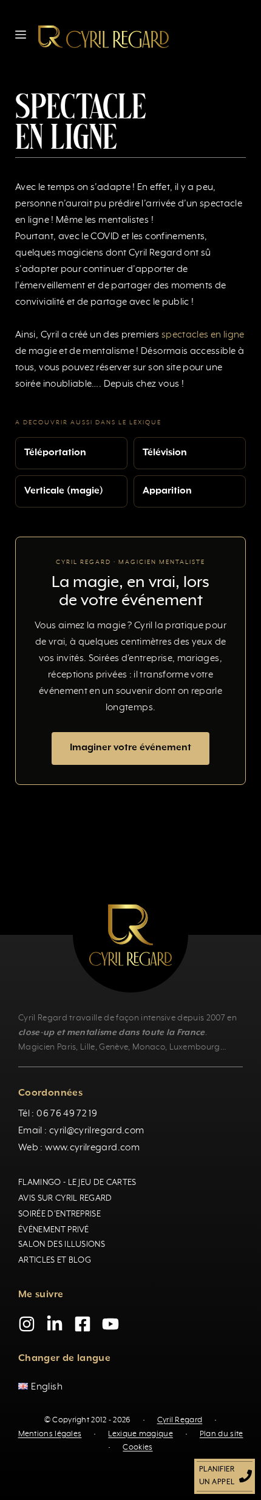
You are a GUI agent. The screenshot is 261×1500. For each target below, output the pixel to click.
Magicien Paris (47, 1047)
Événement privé (53, 1230)
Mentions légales (50, 1433)
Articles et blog (54, 1260)
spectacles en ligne (203, 335)
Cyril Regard (180, 1420)
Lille (87, 1047)
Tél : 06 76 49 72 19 (57, 1113)
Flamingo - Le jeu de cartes (77, 1182)
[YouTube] (110, 1323)
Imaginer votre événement (130, 747)
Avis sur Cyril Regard (65, 1198)
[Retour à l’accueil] (103, 36)
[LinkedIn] (54, 1323)
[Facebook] (82, 1323)
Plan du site (221, 1433)
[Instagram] (26, 1323)
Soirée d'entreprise (59, 1214)
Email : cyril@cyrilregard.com (81, 1130)
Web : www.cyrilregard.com (79, 1147)
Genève (113, 1047)
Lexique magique (140, 1433)
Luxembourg (194, 1047)
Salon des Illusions (61, 1244)
